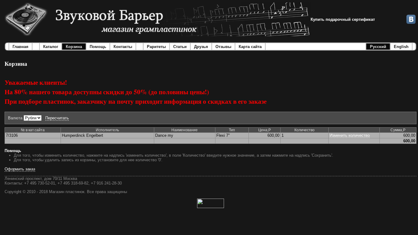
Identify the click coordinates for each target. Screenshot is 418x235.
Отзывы (223, 46)
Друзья (201, 46)
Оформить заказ (20, 169)
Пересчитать (57, 118)
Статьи (180, 46)
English (401, 46)
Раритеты (156, 46)
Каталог (50, 46)
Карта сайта (250, 46)
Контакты (123, 46)
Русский (378, 46)
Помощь (98, 46)
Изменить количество (350, 135)
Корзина (74, 46)
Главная (20, 46)
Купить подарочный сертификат (343, 19)
